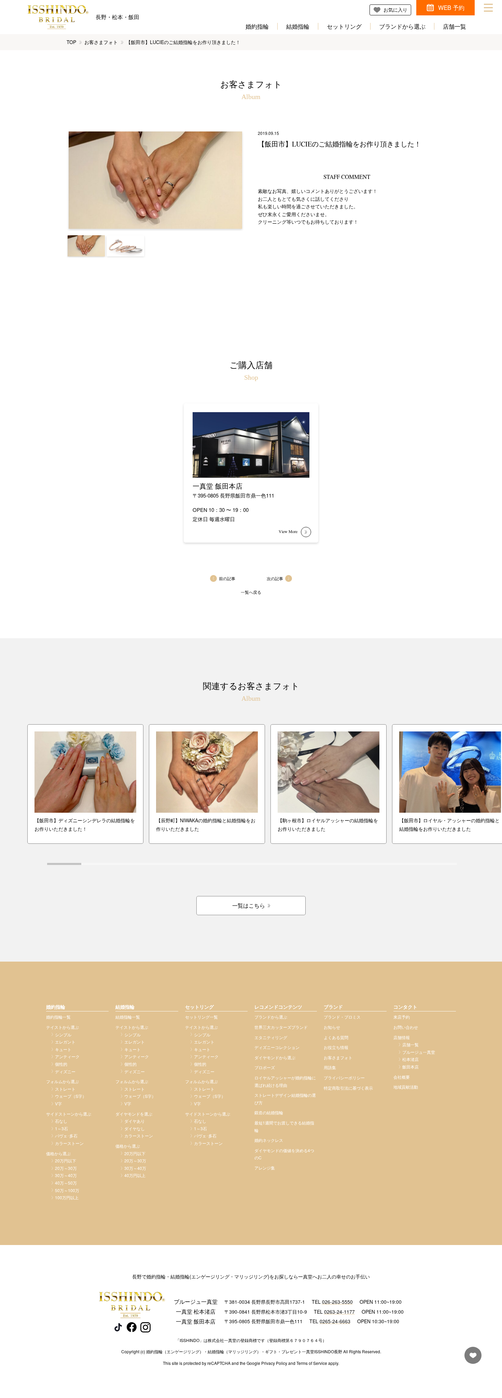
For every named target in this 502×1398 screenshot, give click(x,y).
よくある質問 (336, 1037)
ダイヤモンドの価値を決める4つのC (284, 1154)
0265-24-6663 (335, 1321)
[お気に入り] (471, 1358)
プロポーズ (264, 1067)
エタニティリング (270, 1037)
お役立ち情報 (336, 1047)
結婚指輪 (297, 26)
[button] (86, 245)
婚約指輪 (257, 26)
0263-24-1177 (339, 1311)
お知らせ (332, 1027)
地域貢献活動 (405, 1087)
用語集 (330, 1067)
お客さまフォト (101, 42)
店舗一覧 (454, 26)
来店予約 (401, 1017)
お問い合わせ (405, 1027)
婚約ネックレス (268, 1140)
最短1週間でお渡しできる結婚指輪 (284, 1126)
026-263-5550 (337, 1301)
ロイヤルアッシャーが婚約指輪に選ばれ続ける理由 (285, 1081)
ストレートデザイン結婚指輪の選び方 (285, 1098)
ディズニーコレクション (276, 1047)
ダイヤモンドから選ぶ (274, 1057)
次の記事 (275, 578)
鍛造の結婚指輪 (268, 1112)
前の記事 (227, 578)
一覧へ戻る (251, 592)
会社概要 (401, 1077)
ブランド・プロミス (342, 1017)
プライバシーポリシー (344, 1077)
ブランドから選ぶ (402, 26)
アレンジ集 (264, 1168)
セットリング (344, 26)
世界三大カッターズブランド (281, 1027)
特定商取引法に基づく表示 (348, 1088)
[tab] (64, 864)
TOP (71, 42)
